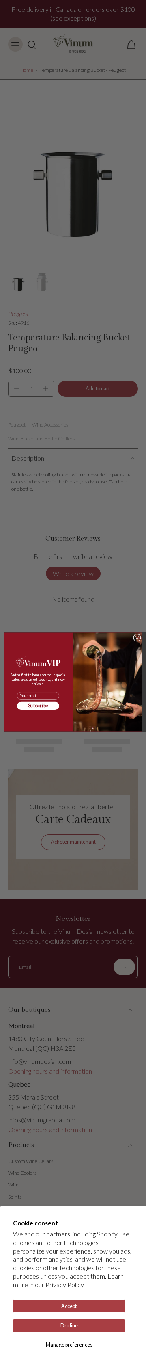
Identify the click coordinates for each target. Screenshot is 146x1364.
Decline (69, 1326)
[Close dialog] (136, 637)
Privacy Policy (64, 1284)
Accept (69, 1306)
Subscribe (38, 706)
